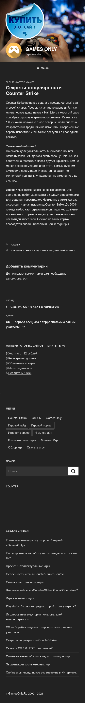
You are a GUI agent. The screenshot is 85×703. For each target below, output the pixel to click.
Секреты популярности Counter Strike (31, 640)
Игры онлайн (43, 432)
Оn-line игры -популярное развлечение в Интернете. (41, 672)
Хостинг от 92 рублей (22, 353)
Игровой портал (65, 250)
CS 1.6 (35, 250)
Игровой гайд (17, 425)
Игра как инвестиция (20, 598)
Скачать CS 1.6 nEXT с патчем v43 (29, 648)
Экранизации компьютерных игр (28, 664)
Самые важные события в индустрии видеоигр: (38, 656)
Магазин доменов (20, 368)
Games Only (41, 49)
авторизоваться (16, 278)
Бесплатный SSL (19, 373)
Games (30, 82)
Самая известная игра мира (24, 582)
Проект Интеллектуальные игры (28, 566)
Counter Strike (21, 250)
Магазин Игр (49, 440)
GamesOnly (46, 250)
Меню (45, 68)
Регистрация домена (22, 358)
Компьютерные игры (22, 440)
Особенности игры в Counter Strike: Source (35, 574)
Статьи (15, 244)
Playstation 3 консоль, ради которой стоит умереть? (41, 606)
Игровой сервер (18, 432)
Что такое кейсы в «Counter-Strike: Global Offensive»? (42, 590)
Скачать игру (36, 447)
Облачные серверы (21, 363)
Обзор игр (15, 447)
